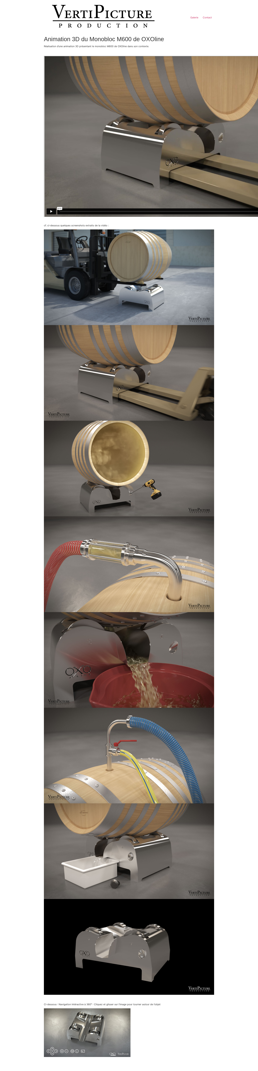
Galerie (194, 17)
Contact (207, 17)
